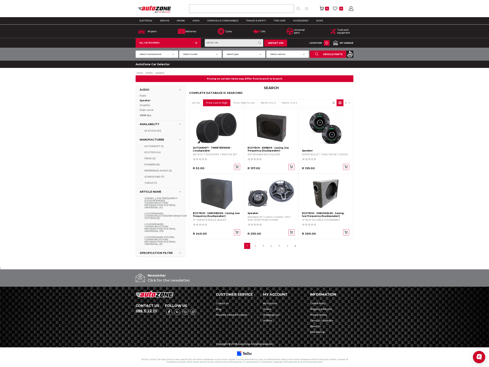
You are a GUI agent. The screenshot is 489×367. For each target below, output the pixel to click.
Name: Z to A (289, 102)
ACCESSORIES (300, 20)
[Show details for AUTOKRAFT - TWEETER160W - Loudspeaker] (216, 128)
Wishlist (267, 320)
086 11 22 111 (146, 311)
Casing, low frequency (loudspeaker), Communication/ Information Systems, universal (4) (160, 203)
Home (140, 73)
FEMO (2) (150, 158)
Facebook (169, 312)
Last (295, 246)
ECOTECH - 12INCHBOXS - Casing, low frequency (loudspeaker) (216, 214)
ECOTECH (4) (152, 152)
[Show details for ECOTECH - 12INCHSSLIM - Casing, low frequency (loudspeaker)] (325, 193)
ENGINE (181, 20)
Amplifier (145, 105)
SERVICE (164, 20)
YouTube (185, 312)
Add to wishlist (237, 122)
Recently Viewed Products (231, 314)
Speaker (145, 100)
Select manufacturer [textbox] (150, 54)
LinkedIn (177, 312)
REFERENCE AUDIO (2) (158, 170)
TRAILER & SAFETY (256, 20)
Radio (143, 95)
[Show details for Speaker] (325, 128)
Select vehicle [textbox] (277, 54)
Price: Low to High (216, 102)
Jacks (319, 20)
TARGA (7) (150, 182)
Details (237, 115)
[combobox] (241, 8)
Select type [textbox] (233, 54)
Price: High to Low (244, 102)
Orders (267, 309)
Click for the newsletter (169, 280)
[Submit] (193, 8)
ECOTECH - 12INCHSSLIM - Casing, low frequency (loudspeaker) (323, 214)
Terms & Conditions (321, 320)
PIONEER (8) (152, 164)
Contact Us (222, 303)
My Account (270, 303)
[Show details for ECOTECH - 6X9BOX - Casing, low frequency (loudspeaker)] (271, 128)
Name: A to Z (268, 102)
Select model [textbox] (190, 54)
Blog (218, 309)
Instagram (193, 312)
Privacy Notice (318, 314)
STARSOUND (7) (154, 176)
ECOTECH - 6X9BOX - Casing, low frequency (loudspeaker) (268, 149)
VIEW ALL (146, 115)
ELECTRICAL (145, 20)
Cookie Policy (318, 303)
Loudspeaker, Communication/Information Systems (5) (162, 216)
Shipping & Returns (321, 309)
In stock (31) (152, 130)
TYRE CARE (280, 20)
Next (287, 246)
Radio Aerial (147, 110)
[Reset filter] (349, 54)
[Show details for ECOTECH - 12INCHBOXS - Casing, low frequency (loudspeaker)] (216, 193)
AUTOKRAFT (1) (154, 146)
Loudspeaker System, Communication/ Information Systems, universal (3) (160, 240)
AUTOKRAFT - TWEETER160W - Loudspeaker (212, 149)
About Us (315, 326)
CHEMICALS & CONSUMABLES (222, 20)
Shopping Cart (271, 314)
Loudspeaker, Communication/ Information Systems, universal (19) (160, 228)
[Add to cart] (237, 167)
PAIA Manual (317, 332)
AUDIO (196, 20)
